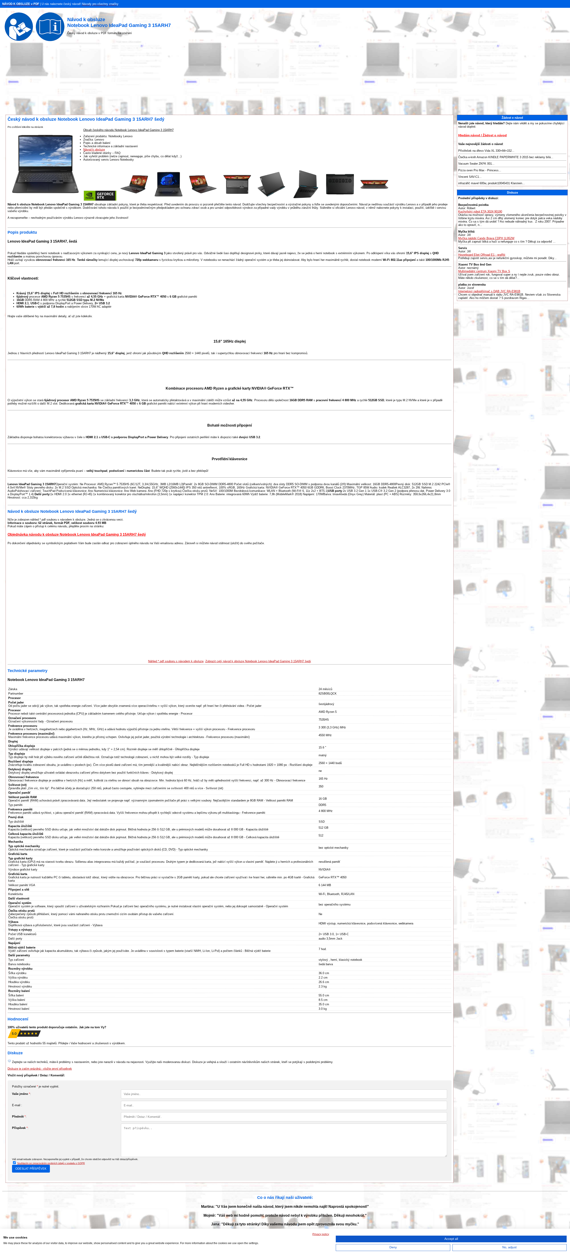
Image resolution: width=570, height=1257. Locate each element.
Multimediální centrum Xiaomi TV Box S (484, 271)
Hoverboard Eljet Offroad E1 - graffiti (481, 254)
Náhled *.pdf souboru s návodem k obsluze (176, 661)
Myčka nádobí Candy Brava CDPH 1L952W (486, 238)
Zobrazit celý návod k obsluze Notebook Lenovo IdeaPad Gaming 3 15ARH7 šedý (258, 661)
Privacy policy (320, 1234)
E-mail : (17, 1105)
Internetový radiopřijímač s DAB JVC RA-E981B (489, 291)
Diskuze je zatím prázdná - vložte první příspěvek (40, 1068)
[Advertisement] (285, 79)
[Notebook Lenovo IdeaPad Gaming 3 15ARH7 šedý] (100, 200)
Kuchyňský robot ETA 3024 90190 (480, 211)
